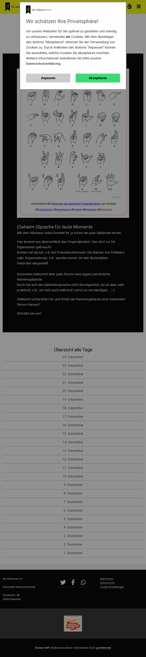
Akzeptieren (98, 78)
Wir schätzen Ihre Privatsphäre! (62, 21)
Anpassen (48, 78)
